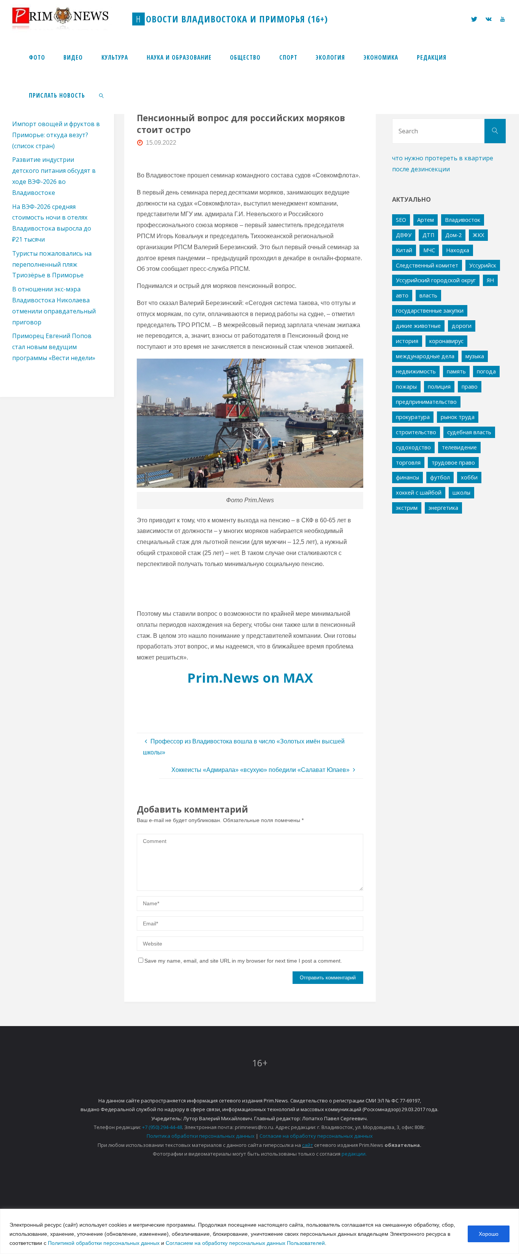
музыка (474, 356)
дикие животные (418, 325)
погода (486, 371)
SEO (401, 219)
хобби (469, 477)
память (456, 371)
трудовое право (453, 462)
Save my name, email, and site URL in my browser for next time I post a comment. (243, 961)
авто (402, 295)
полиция (439, 386)
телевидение (459, 447)
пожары (406, 386)
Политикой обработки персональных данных (104, 1243)
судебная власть (469, 432)
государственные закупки (430, 310)
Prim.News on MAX (250, 677)
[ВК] (488, 19)
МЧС (429, 250)
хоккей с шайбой (418, 492)
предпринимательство (426, 401)
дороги (462, 325)
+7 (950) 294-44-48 (162, 1127)
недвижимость (416, 371)
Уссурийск (482, 265)
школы (461, 492)
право (470, 386)
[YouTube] (502, 19)
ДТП (428, 235)
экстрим (407, 507)
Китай (404, 250)
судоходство (413, 447)
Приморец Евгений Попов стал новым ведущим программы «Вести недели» (53, 347)
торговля (408, 462)
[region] (259, 1231)
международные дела (425, 356)
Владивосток (462, 219)
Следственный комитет (427, 265)
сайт (307, 1145)
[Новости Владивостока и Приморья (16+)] (68, 19)
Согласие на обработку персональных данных (316, 1135)
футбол (440, 477)
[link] (101, 95)
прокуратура (413, 417)
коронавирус (446, 341)
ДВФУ (403, 235)
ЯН (490, 280)
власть (428, 295)
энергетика (443, 507)
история (407, 341)
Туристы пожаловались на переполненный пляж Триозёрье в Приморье (52, 264)
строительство (416, 432)
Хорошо (488, 1234)
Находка (457, 250)
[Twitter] (474, 19)
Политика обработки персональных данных (201, 1135)
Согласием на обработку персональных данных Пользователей (245, 1243)
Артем (425, 219)
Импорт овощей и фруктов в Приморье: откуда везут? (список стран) (56, 135)
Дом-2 (453, 235)
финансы (407, 477)
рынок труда (458, 417)
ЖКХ (478, 235)
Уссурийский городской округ (436, 280)
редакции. (354, 1153)
